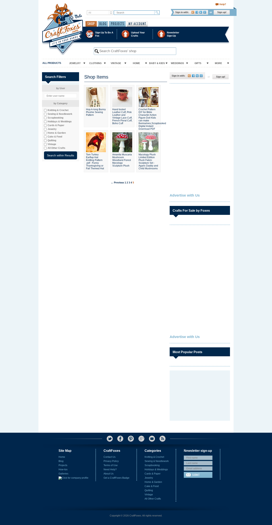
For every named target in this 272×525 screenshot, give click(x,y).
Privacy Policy (111, 461)
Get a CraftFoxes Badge (116, 477)
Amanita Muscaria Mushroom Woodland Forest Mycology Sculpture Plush (122, 160)
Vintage (116, 63)
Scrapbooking (152, 465)
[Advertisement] (199, 112)
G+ (141, 439)
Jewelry (75, 63)
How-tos (63, 469)
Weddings (177, 63)
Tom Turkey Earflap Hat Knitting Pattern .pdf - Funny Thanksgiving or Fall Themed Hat (95, 161)
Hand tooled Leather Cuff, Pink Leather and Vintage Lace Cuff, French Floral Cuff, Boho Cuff (122, 116)
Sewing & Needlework (157, 461)
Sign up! (221, 12)
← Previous (117, 182)
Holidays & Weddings (156, 469)
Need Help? (110, 469)
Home (136, 63)
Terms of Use (111, 465)
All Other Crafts (153, 498)
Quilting (149, 490)
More (218, 63)
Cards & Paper (152, 473)
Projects (63, 465)
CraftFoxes (192, 12)
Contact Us (109, 457)
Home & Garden (153, 482)
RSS (162, 439)
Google (204, 12)
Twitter (200, 12)
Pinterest (131, 439)
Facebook (196, 12)
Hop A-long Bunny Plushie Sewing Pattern (96, 112)
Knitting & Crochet (154, 457)
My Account (137, 24)
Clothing (95, 63)
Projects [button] (117, 24)
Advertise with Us (185, 195)
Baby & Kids (157, 63)
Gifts (198, 63)
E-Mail (152, 439)
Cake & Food (152, 486)
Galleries (63, 473)
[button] (136, 34)
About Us (108, 473)
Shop (91, 24)
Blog (61, 461)
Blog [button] (103, 24)
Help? (222, 4)
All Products (51, 63)
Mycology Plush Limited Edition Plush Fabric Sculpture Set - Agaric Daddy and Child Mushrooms (148, 161)
